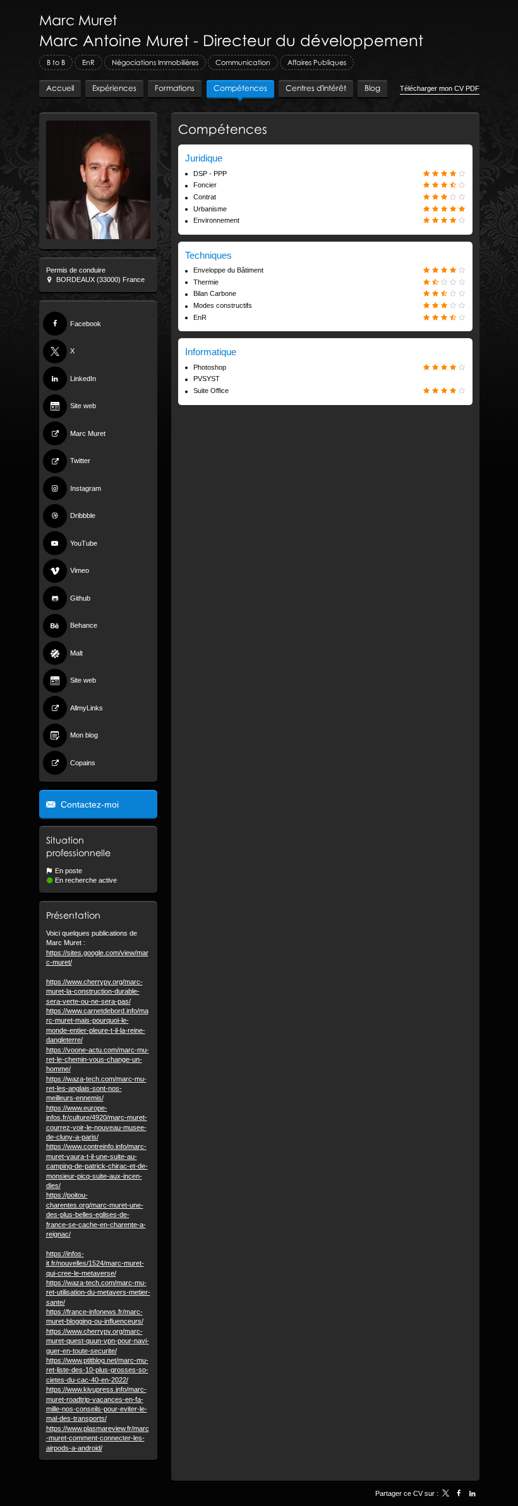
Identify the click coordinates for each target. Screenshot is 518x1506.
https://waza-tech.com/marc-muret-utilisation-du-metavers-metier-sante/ (98, 1292)
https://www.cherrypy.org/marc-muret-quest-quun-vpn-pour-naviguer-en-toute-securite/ (97, 1341)
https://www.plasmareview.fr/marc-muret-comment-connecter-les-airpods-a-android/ (97, 1438)
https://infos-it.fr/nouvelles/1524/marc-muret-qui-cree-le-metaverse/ (95, 1263)
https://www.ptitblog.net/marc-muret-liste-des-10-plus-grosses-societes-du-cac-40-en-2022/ (97, 1370)
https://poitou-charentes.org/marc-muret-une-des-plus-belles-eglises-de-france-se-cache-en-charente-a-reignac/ (96, 1214)
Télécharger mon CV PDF (439, 88)
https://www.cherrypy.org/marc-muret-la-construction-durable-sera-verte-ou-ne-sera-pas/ (94, 991)
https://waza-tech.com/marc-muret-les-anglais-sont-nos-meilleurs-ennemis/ (96, 1088)
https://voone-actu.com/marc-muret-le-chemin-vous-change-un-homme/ (97, 1059)
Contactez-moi (88, 804)
